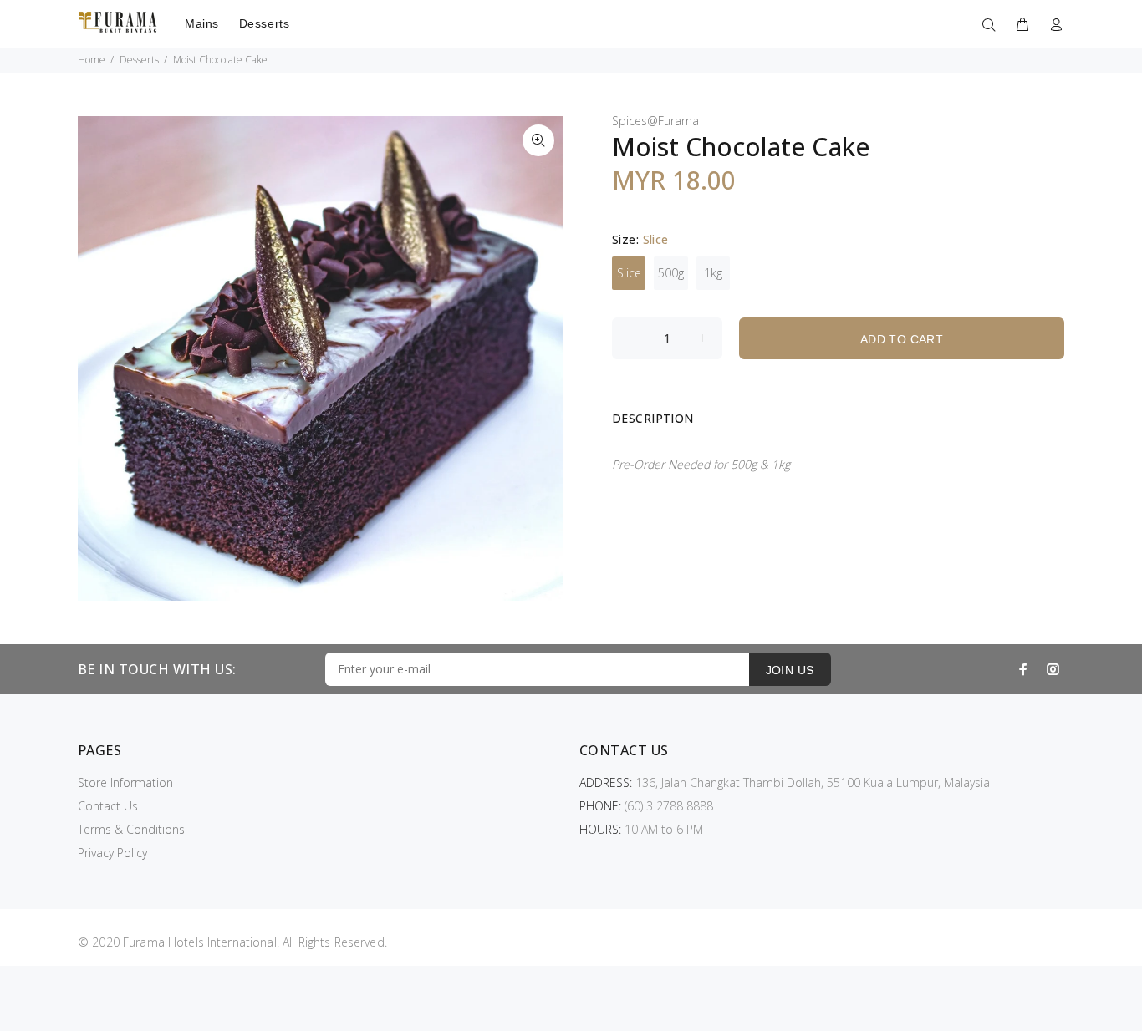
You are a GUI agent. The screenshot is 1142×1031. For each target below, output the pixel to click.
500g (671, 273)
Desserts (139, 60)
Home (91, 60)
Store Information (125, 782)
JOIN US (790, 670)
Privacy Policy (112, 853)
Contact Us (108, 806)
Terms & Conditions (131, 829)
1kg (713, 273)
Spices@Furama (655, 121)
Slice (629, 273)
